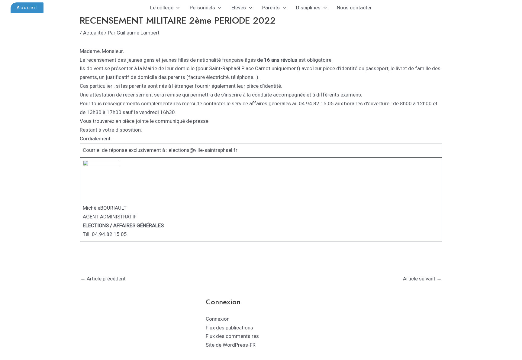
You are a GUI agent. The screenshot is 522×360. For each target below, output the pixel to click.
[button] (27, 7)
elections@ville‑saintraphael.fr (203, 150)
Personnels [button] (202, 8)
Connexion (218, 319)
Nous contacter (354, 8)
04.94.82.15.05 (109, 234)
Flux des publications (229, 328)
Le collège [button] (161, 8)
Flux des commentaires (232, 336)
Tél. (87, 234)
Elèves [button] (238, 8)
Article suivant (422, 279)
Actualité (93, 33)
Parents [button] (271, 8)
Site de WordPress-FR (231, 345)
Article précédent (103, 279)
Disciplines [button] (308, 8)
